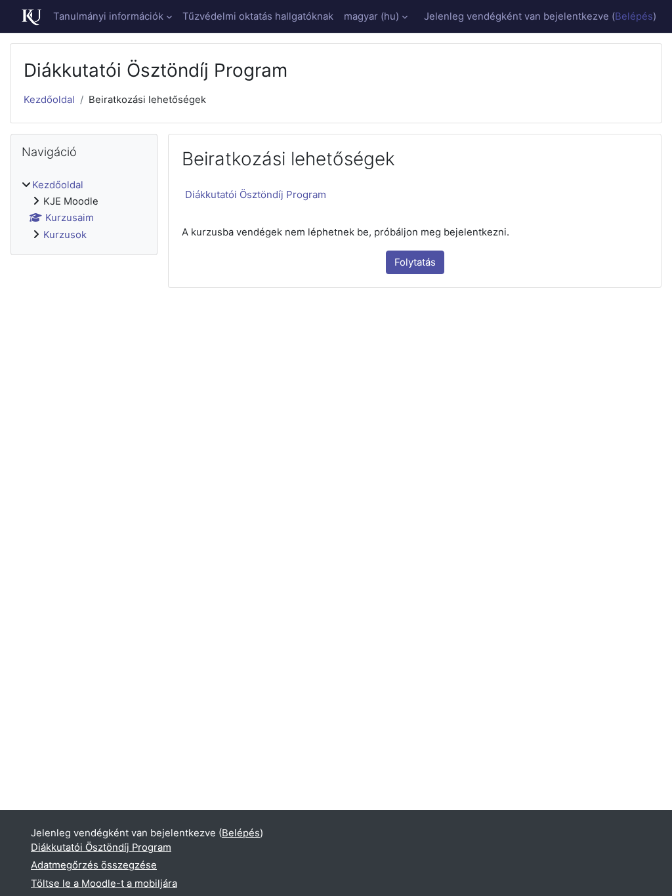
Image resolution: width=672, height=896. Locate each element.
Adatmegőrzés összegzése (94, 865)
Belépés (634, 16)
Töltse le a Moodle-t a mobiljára (104, 883)
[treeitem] (84, 210)
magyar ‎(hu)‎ (371, 16)
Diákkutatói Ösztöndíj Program (255, 194)
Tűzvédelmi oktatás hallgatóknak (257, 16)
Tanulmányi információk (108, 16)
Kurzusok (65, 235)
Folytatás (415, 262)
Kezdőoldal (49, 100)
